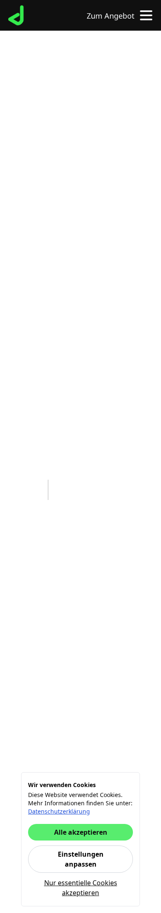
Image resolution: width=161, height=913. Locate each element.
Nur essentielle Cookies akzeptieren (80, 887)
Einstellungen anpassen (81, 859)
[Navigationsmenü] (144, 15)
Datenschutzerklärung (59, 811)
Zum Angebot (111, 16)
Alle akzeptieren (80, 832)
